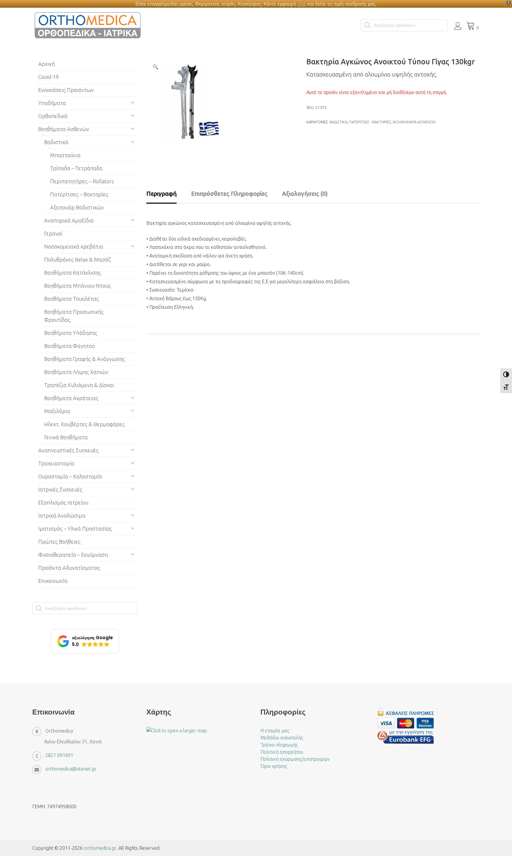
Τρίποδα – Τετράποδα (76, 168)
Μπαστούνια (65, 155)
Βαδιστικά (338, 122)
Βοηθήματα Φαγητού (69, 346)
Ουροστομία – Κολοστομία (70, 476)
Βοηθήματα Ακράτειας (71, 398)
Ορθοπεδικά (53, 116)
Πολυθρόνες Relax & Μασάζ (77, 259)
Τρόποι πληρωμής (279, 744)
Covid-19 (48, 77)
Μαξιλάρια (57, 411)
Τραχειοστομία (56, 463)
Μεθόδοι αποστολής (281, 737)
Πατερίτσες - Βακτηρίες (370, 122)
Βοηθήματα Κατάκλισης (72, 273)
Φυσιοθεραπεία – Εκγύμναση (73, 555)
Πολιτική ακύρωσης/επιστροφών (295, 759)
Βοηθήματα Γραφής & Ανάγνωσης (84, 359)
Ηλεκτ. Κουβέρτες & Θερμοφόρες (84, 424)
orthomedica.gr (100, 848)
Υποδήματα (52, 103)
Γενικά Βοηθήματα (66, 437)
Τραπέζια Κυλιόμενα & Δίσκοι (79, 385)
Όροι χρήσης (273, 766)
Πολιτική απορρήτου (281, 752)
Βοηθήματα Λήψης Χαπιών (76, 372)
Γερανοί (53, 233)
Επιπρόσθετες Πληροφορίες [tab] (229, 193)
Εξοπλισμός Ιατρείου (63, 502)
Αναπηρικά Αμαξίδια (69, 220)
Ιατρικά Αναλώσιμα (61, 515)
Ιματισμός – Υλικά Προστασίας (75, 529)
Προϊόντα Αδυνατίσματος (69, 568)
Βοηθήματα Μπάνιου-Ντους (77, 286)
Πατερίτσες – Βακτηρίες (79, 194)
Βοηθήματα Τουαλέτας (71, 299)
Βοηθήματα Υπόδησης (70, 333)
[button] (155, 66)
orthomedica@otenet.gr (71, 768)
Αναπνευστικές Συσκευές (68, 450)
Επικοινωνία (53, 581)
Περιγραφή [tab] (161, 193)
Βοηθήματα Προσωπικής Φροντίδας (74, 316)
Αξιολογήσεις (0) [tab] (305, 193)
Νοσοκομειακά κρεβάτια (73, 246)
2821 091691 (59, 755)
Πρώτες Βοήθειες (59, 542)
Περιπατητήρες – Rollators (82, 181)
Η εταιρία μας (274, 730)
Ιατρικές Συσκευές (60, 489)
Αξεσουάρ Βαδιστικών (77, 207)
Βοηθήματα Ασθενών (414, 122)
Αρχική (46, 64)
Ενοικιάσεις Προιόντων (66, 90)
